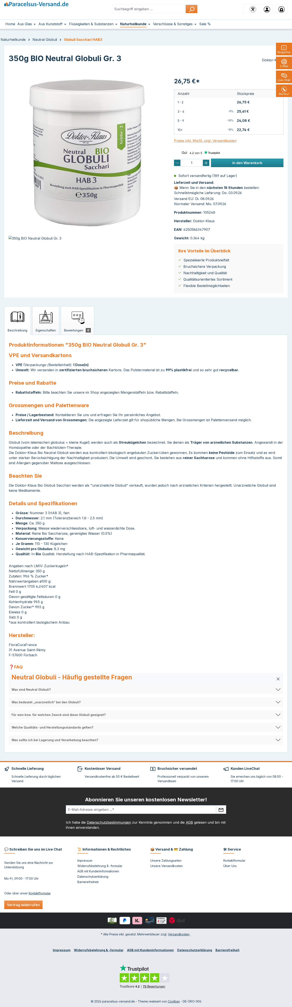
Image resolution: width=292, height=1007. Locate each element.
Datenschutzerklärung (92, 876)
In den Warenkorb (247, 163)
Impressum (84, 860)
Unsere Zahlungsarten (165, 860)
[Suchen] (192, 9)
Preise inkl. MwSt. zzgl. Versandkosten (205, 140)
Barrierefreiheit (88, 882)
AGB (189, 822)
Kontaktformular (39, 893)
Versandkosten (179, 934)
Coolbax (174, 1001)
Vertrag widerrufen (23, 905)
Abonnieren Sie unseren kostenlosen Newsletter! (146, 799)
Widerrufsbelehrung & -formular (99, 866)
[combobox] (149, 9)
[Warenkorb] (282, 9)
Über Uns (230, 866)
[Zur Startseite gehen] (36, 8)
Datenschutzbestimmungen (109, 822)
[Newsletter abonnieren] (221, 809)
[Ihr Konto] (267, 9)
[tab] (17, 320)
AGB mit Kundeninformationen (98, 871)
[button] (146, 679)
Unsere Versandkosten (166, 866)
